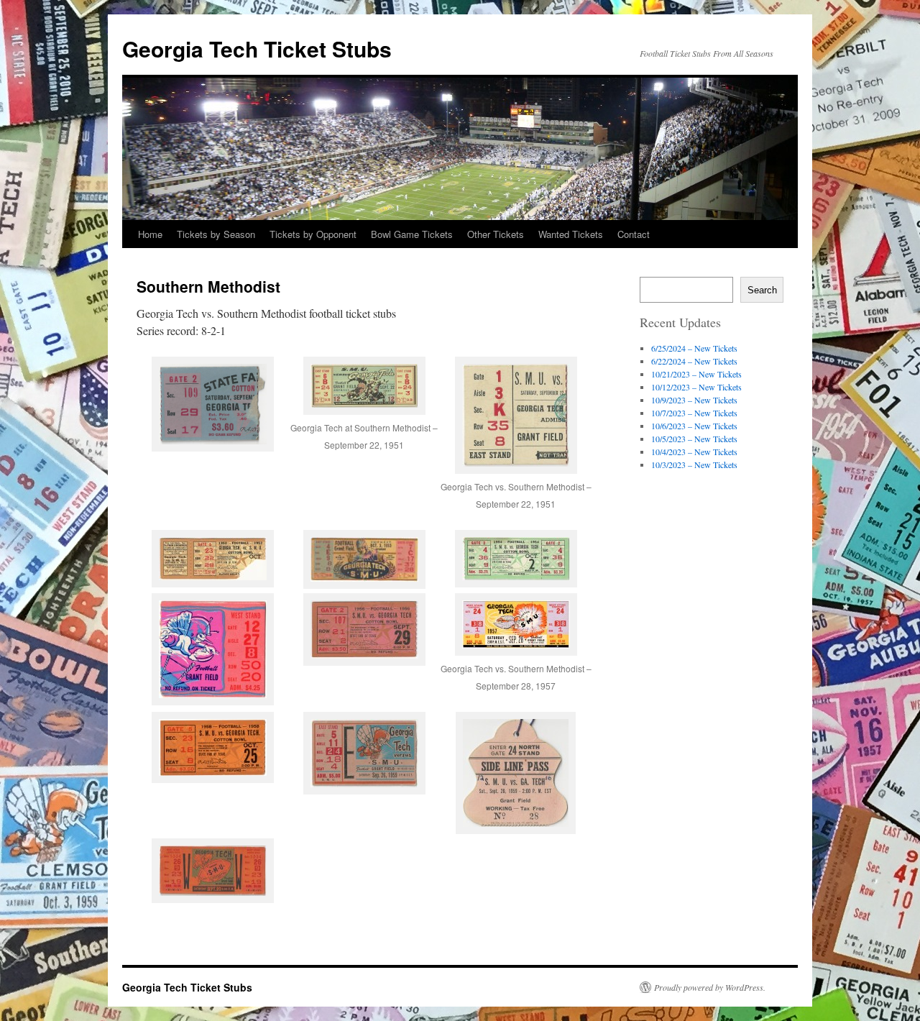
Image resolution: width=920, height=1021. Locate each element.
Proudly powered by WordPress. (709, 987)
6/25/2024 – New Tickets (694, 348)
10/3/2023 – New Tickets (694, 464)
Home (150, 234)
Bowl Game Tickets (412, 234)
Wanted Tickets (570, 234)
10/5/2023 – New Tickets (694, 438)
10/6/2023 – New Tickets (694, 425)
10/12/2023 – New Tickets (696, 387)
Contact (633, 234)
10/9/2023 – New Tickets (694, 400)
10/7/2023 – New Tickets (694, 412)
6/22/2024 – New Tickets (694, 361)
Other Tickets (495, 234)
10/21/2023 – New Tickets (696, 374)
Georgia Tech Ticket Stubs (257, 48)
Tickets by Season (216, 234)
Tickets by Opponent (313, 234)
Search (762, 290)
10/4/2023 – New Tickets (694, 451)
